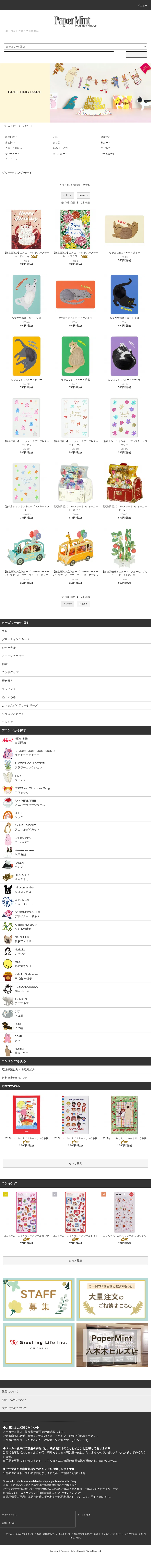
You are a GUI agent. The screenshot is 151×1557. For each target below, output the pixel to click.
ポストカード (60, 153)
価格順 (76, 184)
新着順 (86, 184)
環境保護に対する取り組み (18, 1069)
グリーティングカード (22, 126)
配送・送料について (46, 1534)
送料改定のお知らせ (14, 1077)
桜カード (105, 142)
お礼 (55, 137)
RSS (72, 1538)
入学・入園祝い (13, 148)
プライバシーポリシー (111, 1534)
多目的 (56, 142)
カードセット (12, 159)
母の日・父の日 (61, 148)
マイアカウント (9, 1515)
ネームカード (108, 153)
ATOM (78, 1538)
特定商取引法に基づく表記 (86, 1534)
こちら (59, 1435)
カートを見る (83, 1515)
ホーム (7, 126)
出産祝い (10, 142)
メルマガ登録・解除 (134, 1534)
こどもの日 (107, 148)
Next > (83, 195)
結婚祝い (105, 137)
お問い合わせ (8, 1523)
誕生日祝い (11, 137)
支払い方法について (24, 1534)
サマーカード (12, 153)
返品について (64, 1534)
